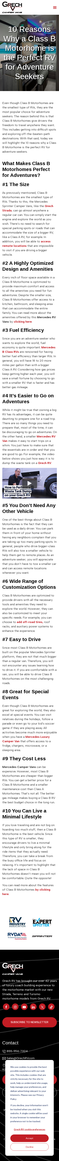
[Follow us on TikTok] (51, 1006)
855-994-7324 (17, 1051)
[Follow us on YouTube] (24, 1006)
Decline (29, 1146)
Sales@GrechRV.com (21, 1058)
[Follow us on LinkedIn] (33, 1006)
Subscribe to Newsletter (29, 1022)
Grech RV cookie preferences (29, 1129)
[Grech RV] (12, 7)
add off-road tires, (30, 622)
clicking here (23, 321)
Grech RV (44, 463)
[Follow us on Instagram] (15, 1006)
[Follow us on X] (42, 1006)
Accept (29, 1138)
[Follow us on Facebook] (6, 1006)
